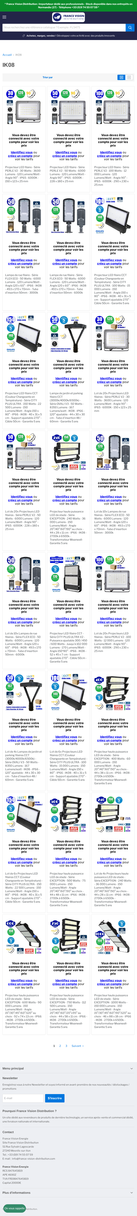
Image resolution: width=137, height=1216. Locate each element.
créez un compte (20, 156)
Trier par (48, 77)
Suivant (77, 1046)
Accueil (7, 54)
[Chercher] (130, 27)
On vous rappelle (15, 1208)
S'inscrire (55, 1098)
